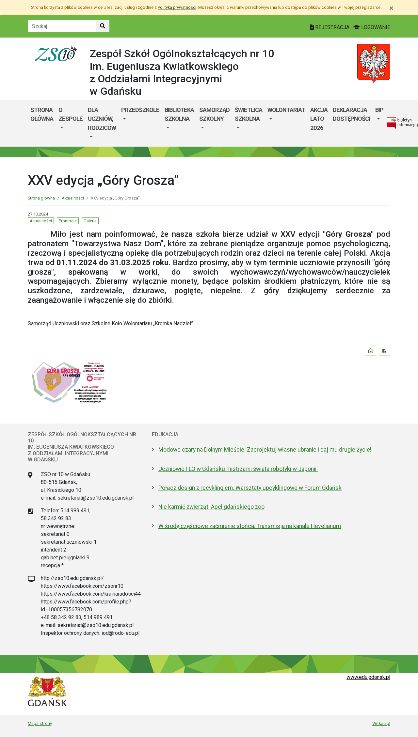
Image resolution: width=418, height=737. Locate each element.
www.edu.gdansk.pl (368, 677)
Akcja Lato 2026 (319, 118)
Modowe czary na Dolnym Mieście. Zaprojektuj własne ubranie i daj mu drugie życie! (264, 449)
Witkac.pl (381, 723)
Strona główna (41, 114)
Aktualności (73, 198)
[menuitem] (70, 123)
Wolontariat (286, 109)
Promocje (68, 220)
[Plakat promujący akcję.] (69, 381)
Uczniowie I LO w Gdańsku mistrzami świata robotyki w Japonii (238, 469)
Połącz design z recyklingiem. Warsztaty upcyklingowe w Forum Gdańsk (250, 488)
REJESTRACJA (332, 27)
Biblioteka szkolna (179, 114)
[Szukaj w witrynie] (102, 26)
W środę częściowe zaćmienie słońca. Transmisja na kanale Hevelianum (249, 526)
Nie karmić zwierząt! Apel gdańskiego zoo (211, 507)
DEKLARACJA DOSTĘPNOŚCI (351, 114)
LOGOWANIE (375, 27)
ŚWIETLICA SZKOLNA (248, 114)
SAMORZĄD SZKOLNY (214, 114)
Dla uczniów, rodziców (102, 118)
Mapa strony (40, 723)
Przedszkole (140, 109)
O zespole (70, 114)
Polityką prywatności (177, 7)
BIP (379, 109)
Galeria (90, 220)
